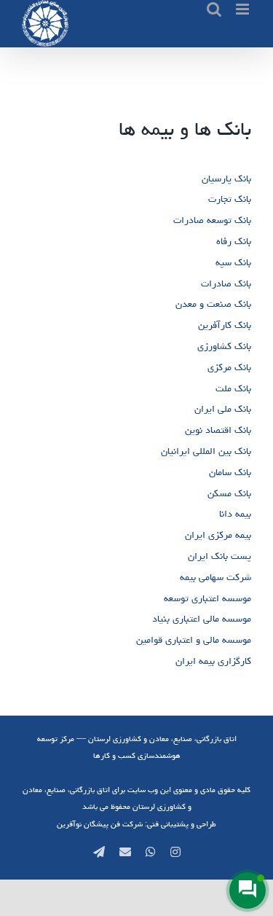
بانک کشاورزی (224, 346)
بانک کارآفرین (224, 325)
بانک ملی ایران (222, 408)
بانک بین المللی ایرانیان (206, 451)
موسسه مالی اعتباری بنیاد (201, 618)
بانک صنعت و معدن (213, 303)
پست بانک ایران (219, 556)
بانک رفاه (233, 241)
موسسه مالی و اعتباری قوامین (193, 639)
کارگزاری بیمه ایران (213, 660)
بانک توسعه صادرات (212, 220)
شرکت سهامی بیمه (215, 577)
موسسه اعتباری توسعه (207, 598)
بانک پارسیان (226, 178)
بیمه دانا (235, 513)
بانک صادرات (226, 283)
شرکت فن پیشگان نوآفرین (100, 823)
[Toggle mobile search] (214, 9)
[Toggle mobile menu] (243, 9)
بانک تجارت (229, 198)
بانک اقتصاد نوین (218, 429)
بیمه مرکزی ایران (218, 534)
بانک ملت (233, 388)
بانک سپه (233, 262)
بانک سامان (230, 472)
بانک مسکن (229, 493)
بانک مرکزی (229, 367)
